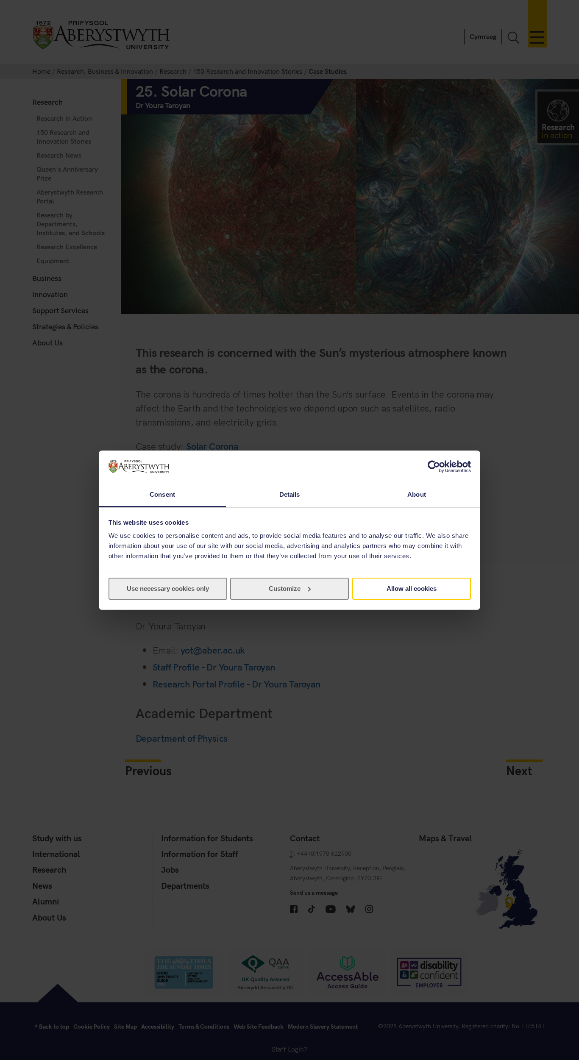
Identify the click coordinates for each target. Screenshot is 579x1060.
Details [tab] (289, 494)
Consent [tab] (162, 494)
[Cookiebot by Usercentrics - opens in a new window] (434, 466)
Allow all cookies (412, 588)
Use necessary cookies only (168, 588)
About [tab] (416, 494)
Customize (285, 588)
